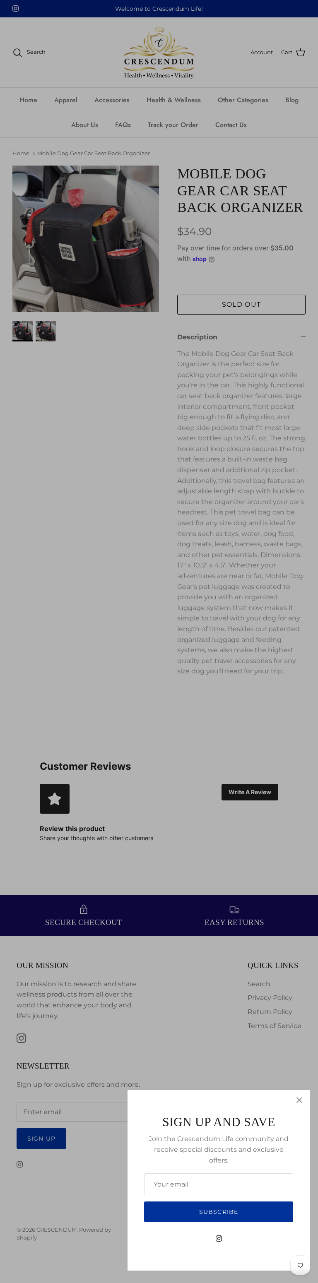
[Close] (299, 1100)
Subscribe (218, 1212)
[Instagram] (219, 1238)
